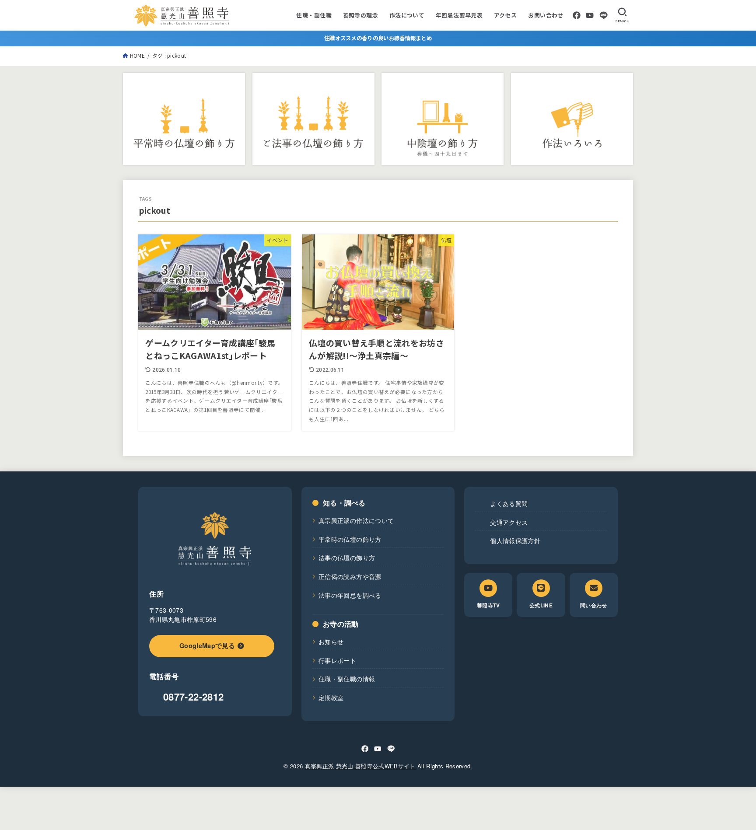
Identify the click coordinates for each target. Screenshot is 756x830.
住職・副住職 (313, 15)
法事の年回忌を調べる (350, 595)
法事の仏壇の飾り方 (346, 557)
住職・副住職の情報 (346, 678)
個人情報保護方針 (515, 540)
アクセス (505, 15)
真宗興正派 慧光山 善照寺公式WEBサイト (360, 766)
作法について (406, 15)
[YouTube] (590, 15)
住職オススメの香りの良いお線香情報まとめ (378, 38)
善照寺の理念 (360, 15)
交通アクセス (509, 522)
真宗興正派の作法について (356, 520)
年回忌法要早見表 (459, 15)
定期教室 (330, 697)
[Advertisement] (297, 806)
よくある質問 (509, 503)
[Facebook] (577, 15)
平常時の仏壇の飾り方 (350, 539)
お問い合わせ (545, 15)
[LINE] (603, 15)
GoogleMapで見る (207, 645)
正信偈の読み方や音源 (350, 576)
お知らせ (330, 641)
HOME (137, 55)
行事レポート (337, 660)
